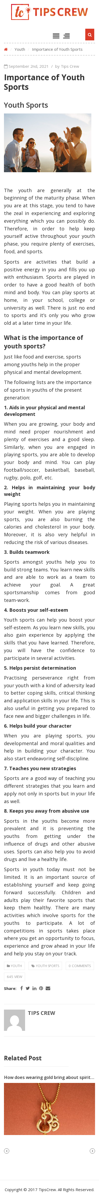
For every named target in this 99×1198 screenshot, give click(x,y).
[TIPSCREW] (49, 12)
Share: (10, 988)
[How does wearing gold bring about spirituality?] (49, 1109)
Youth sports (47, 966)
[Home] (6, 49)
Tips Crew (41, 1012)
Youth (20, 49)
